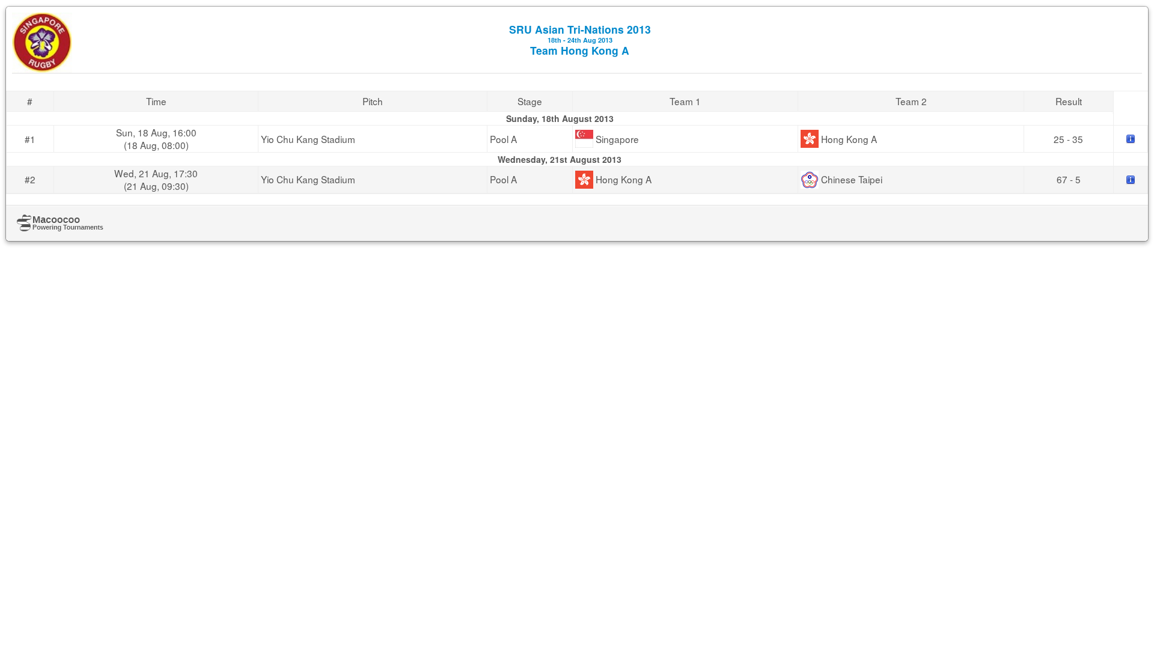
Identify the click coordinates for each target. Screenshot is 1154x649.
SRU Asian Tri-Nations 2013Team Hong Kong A (580, 40)
